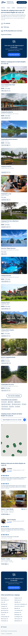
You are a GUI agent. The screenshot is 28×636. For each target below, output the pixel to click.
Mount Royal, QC (4, 610)
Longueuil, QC (4, 606)
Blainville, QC (17, 608)
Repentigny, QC (18, 614)
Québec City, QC (18, 598)
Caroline (9, 468)
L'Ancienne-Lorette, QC (20, 606)
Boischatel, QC (4, 604)
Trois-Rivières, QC (18, 610)
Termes (2, 633)
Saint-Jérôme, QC (5, 600)
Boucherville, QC (4, 612)
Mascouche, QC (4, 618)
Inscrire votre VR (22, 2)
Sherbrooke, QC (18, 600)
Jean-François (11, 519)
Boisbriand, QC (18, 612)
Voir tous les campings (14, 395)
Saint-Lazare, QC (18, 618)
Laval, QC (3, 614)
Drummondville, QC (5, 616)
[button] (14, 444)
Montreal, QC (4, 598)
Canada (8, 7)
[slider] (5, 475)
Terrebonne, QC (4, 608)
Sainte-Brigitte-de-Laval (21, 7)
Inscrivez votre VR (14, 54)
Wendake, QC (18, 602)
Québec (13, 7)
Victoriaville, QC (4, 620)
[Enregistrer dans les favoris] (25, 492)
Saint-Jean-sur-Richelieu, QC (21, 604)
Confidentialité (9, 633)
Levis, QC (3, 602)
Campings (3, 7)
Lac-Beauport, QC (18, 616)
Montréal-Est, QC (18, 620)
